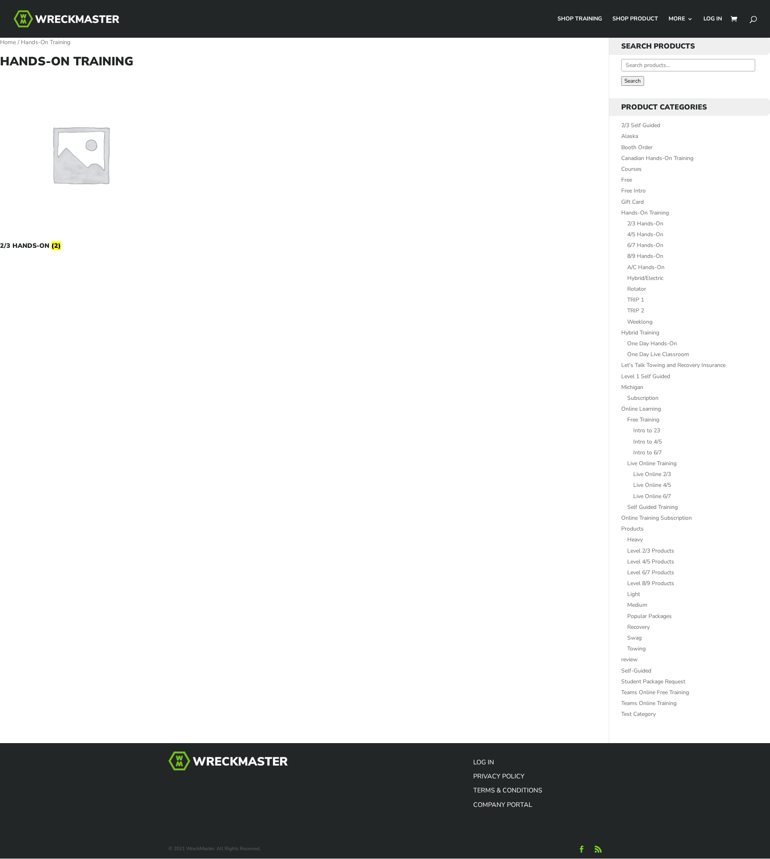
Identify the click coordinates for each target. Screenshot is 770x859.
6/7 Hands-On (645, 245)
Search (632, 81)
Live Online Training (652, 463)
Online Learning (641, 409)
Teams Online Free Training (655, 692)
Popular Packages (649, 616)
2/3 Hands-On (645, 223)
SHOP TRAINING (579, 19)
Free (626, 180)
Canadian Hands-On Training (657, 158)
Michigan (632, 387)
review (629, 659)
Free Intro (633, 190)
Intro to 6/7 (647, 452)
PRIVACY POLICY (499, 776)
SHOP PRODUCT (635, 19)
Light (633, 594)
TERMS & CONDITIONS (507, 790)
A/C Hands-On (646, 267)
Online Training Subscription (656, 518)
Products (632, 529)
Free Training (643, 419)
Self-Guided (636, 671)
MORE (677, 19)
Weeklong (639, 322)
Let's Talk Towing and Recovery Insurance (673, 365)
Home (8, 42)
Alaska (629, 136)
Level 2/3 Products (650, 551)
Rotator (636, 289)
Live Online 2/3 (652, 474)
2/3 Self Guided (640, 125)
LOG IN (712, 19)
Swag (634, 638)
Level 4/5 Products (650, 561)
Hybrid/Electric (645, 278)
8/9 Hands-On (645, 256)
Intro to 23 (646, 430)
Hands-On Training (645, 213)
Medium (637, 605)
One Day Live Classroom (658, 354)
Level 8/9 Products (650, 583)
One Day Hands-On (652, 343)
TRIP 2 (635, 310)
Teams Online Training (649, 703)
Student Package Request (653, 681)
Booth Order (636, 147)
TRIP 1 (635, 300)
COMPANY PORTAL (502, 804)
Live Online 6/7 (652, 496)
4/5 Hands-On (645, 234)
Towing (636, 648)
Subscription (643, 398)
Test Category (638, 714)
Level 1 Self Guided (645, 376)
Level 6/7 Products (650, 572)
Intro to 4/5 (647, 442)
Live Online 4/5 (652, 485)
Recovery (638, 627)
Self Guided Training (652, 507)
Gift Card (632, 202)
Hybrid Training (640, 332)
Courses (631, 169)
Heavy (635, 539)
